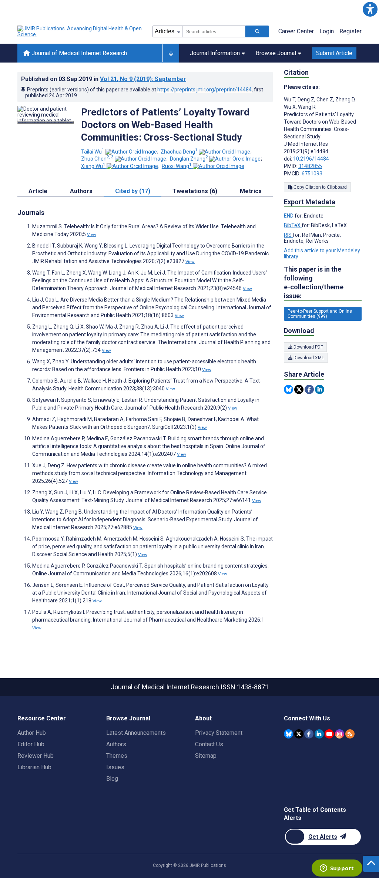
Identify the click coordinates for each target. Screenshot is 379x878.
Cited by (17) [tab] (132, 191)
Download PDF (307, 347)
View (91, 234)
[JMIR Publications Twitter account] (298, 734)
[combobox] (213, 31)
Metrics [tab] (251, 191)
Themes (116, 755)
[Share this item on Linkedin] (319, 389)
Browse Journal (276, 53)
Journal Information (215, 53)
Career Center (296, 31)
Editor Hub (30, 744)
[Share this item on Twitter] (298, 389)
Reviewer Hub (35, 755)
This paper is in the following (313, 282)
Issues (115, 767)
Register (350, 31)
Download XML (308, 357)
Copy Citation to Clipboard (319, 187)
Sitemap (206, 755)
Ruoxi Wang (177, 166)
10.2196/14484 (311, 159)
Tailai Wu (92, 152)
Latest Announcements (136, 732)
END (289, 216)
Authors (116, 744)
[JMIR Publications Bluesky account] (288, 734)
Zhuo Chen (97, 159)
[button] (370, 9)
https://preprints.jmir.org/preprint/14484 (204, 89)
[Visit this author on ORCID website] (131, 152)
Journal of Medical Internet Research (78, 53)
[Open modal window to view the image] (45, 122)
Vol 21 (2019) (143, 79)
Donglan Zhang (189, 159)
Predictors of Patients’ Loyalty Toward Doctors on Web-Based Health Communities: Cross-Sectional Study (165, 125)
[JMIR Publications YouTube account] (329, 734)
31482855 (310, 166)
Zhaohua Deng (179, 152)
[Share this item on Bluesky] (288, 389)
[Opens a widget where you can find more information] (336, 869)
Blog (112, 778)
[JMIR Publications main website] (80, 31)
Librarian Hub (34, 767)
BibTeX (293, 225)
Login (326, 31)
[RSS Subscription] (350, 734)
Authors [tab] (81, 191)
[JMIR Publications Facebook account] (308, 734)
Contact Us (209, 744)
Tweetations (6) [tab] (194, 191)
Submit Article (334, 53)
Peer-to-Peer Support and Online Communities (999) (320, 314)
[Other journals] (170, 53)
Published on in (103, 79)
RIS (288, 235)
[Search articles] (257, 31)
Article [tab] (37, 191)
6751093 (312, 173)
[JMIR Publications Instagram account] (339, 734)
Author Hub (31, 732)
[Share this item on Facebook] (309, 389)
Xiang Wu (93, 166)
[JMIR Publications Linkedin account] (319, 734)
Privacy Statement (218, 732)
